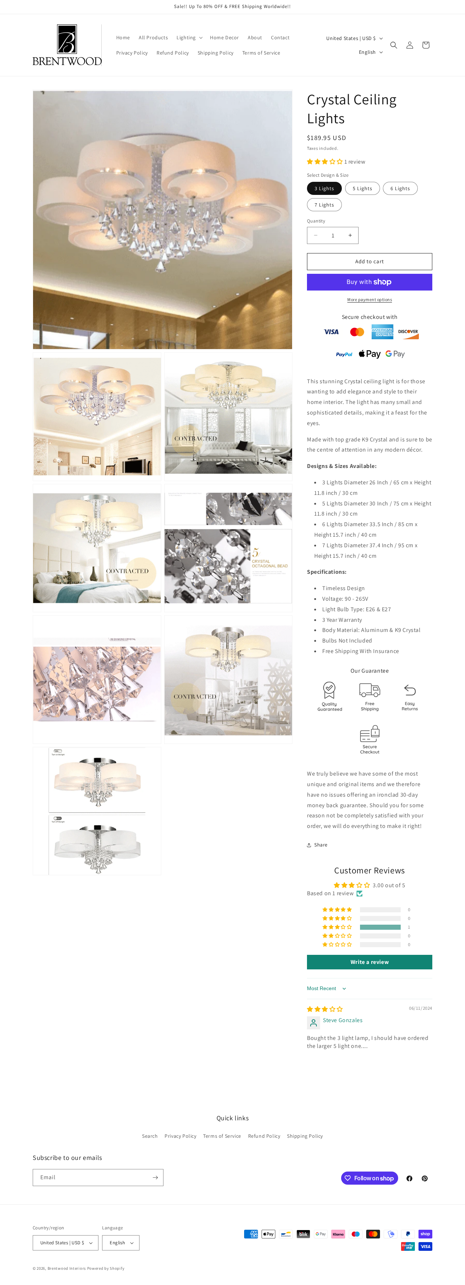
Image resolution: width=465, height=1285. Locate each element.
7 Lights (324, 204)
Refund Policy (264, 1136)
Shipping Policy (305, 1136)
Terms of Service (222, 1136)
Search (150, 1136)
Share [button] (321, 844)
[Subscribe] (155, 1177)
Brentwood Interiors (67, 1268)
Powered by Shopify (106, 1268)
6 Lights (400, 188)
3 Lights (324, 188)
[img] (325, 1009)
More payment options (369, 299)
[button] (189, 37)
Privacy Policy (180, 1136)
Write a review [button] (370, 962)
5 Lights (362, 188)
